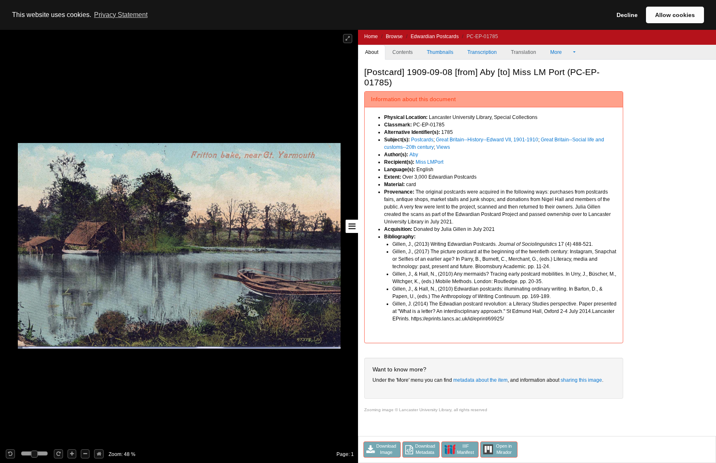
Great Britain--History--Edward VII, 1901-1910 (487, 140)
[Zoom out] (85, 453)
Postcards (422, 140)
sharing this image (581, 380)
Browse (394, 36)
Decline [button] (627, 15)
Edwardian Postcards (435, 36)
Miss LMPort (429, 162)
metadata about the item (480, 380)
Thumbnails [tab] (440, 52)
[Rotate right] (58, 453)
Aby (413, 155)
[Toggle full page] (347, 38)
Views (443, 147)
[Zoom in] (72, 453)
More (556, 52)
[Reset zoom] (99, 453)
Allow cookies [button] (675, 15)
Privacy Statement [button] (121, 14)
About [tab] (371, 52)
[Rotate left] (10, 453)
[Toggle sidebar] (352, 226)
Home (371, 36)
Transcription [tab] (482, 52)
